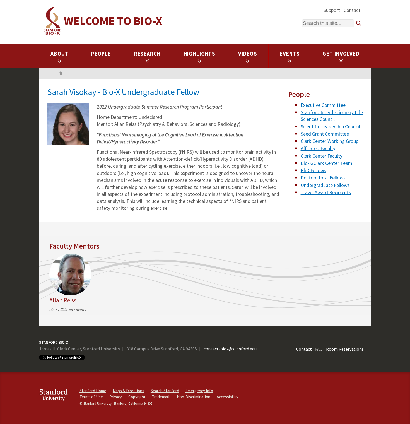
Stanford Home (92, 390)
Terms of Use (91, 396)
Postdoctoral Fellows (323, 177)
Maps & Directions (128, 390)
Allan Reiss (62, 300)
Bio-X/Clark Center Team (326, 163)
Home (60, 73)
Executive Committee (323, 105)
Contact (352, 10)
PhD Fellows (313, 170)
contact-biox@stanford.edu (230, 348)
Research (147, 53)
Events (290, 53)
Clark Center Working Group (329, 141)
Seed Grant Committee (325, 134)
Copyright (137, 396)
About (59, 53)
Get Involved (341, 53)
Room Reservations (345, 348)
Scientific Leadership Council (330, 126)
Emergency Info (199, 390)
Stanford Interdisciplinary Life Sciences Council (332, 115)
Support (332, 10)
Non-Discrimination (193, 396)
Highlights (200, 53)
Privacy (115, 396)
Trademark (161, 396)
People (101, 53)
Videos (247, 53)
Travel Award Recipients (326, 192)
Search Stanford (165, 390)
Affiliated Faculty (318, 148)
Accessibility (227, 396)
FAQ (319, 348)
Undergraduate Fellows (325, 185)
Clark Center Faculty (321, 156)
